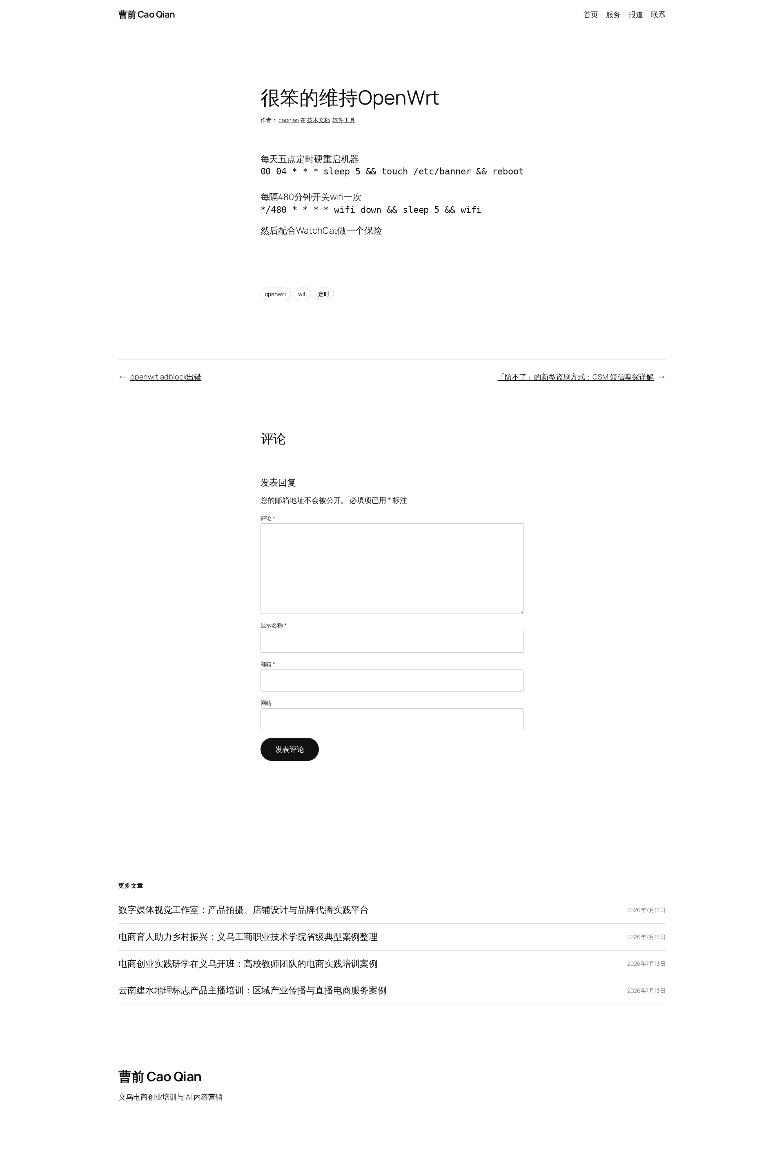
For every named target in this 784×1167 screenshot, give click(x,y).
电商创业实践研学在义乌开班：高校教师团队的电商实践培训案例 (248, 964)
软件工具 (343, 120)
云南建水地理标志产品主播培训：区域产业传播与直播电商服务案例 (252, 990)
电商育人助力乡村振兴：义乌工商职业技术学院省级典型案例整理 (248, 937)
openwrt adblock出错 (165, 377)
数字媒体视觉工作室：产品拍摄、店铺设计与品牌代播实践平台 (243, 910)
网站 (266, 703)
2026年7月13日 (646, 910)
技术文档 (318, 120)
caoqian (288, 120)
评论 (268, 518)
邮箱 (268, 664)
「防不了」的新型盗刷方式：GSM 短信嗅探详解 (575, 377)
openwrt (276, 294)
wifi (302, 294)
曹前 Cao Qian (146, 14)
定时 (324, 294)
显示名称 (274, 625)
